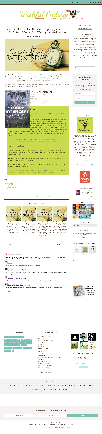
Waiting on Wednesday (44, 25)
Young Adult (27, 347)
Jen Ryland (41, 338)
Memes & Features (41, 2)
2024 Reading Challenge (85, 188)
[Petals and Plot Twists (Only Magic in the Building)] (83, 218)
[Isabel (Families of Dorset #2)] (89, 213)
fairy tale (7, 350)
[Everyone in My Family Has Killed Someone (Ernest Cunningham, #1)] (92, 208)
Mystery (16, 342)
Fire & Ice (40, 350)
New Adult (24, 342)
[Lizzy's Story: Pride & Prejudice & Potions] (74, 208)
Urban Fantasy (17, 347)
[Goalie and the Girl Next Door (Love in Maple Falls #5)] (80, 213)
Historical (25, 339)
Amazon (28, 141)
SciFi (30, 342)
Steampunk (8, 345)
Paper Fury (41, 359)
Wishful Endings (45, 75)
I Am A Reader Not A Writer (46, 340)
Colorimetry (41, 342)
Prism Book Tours (57, 2)
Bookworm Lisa (42, 355)
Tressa (83, 190)
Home (3, 2)
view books (92, 198)
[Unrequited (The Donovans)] (83, 213)
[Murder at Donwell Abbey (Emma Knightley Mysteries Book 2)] (77, 213)
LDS (31, 339)
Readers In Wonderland (44, 365)
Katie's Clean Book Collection (46, 353)
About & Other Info (14, 2)
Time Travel (8, 347)
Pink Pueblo (54, 422)
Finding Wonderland (44, 336)
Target (55, 141)
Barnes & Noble (36, 141)
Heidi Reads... (42, 344)
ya (13, 350)
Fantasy (17, 339)
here (54, 80)
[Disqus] (36, 272)
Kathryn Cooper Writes (44, 369)
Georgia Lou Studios (67, 427)
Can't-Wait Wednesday (29, 25)
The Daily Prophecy (43, 348)
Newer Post (12, 244)
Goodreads (22, 141)
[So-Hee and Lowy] (77, 217)
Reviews (28, 2)
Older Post (61, 244)
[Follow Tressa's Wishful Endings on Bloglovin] (83, 368)
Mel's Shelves (42, 352)
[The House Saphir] (74, 213)
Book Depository (47, 141)
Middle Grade (8, 342)
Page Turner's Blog (43, 367)
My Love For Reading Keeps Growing (49, 357)
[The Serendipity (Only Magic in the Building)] (86, 218)
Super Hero (16, 345)
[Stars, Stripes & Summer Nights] (83, 208)
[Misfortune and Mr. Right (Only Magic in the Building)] (80, 218)
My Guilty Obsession (44, 363)
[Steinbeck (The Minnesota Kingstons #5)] (92, 213)
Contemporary (9, 339)
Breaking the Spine (50, 78)
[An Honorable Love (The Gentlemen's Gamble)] (86, 208)
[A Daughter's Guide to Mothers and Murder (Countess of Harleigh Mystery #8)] (74, 218)
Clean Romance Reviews (45, 372)
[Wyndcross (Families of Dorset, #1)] (86, 213)
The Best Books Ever (44, 361)
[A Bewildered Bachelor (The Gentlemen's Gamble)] (89, 208)
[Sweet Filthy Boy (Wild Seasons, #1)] (77, 208)
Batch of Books (42, 346)
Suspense (24, 345)
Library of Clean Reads (44, 370)
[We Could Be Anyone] (80, 208)
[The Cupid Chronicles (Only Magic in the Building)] (89, 218)
